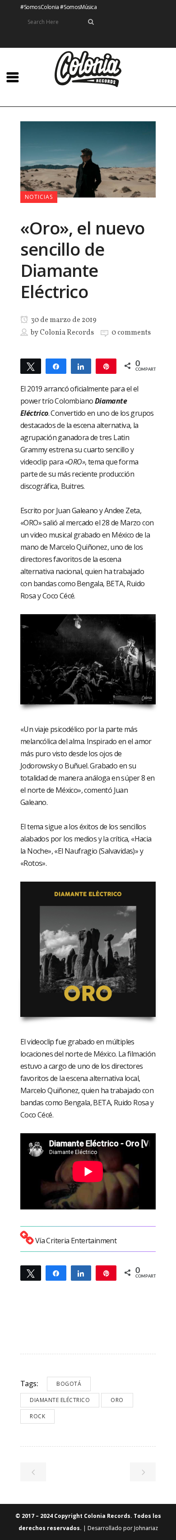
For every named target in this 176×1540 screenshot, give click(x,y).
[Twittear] (31, 365)
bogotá (68, 1384)
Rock (37, 1416)
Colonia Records (67, 333)
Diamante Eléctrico (60, 1400)
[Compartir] (56, 365)
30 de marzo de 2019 (63, 320)
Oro (117, 1400)
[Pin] (106, 365)
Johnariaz (146, 1528)
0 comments (131, 333)
